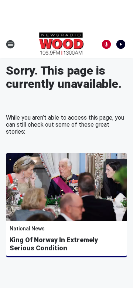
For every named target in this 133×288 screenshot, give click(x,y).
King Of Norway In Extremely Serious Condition (54, 244)
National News (27, 229)
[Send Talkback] (106, 44)
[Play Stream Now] (120, 44)
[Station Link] (61, 44)
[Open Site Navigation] (10, 44)
